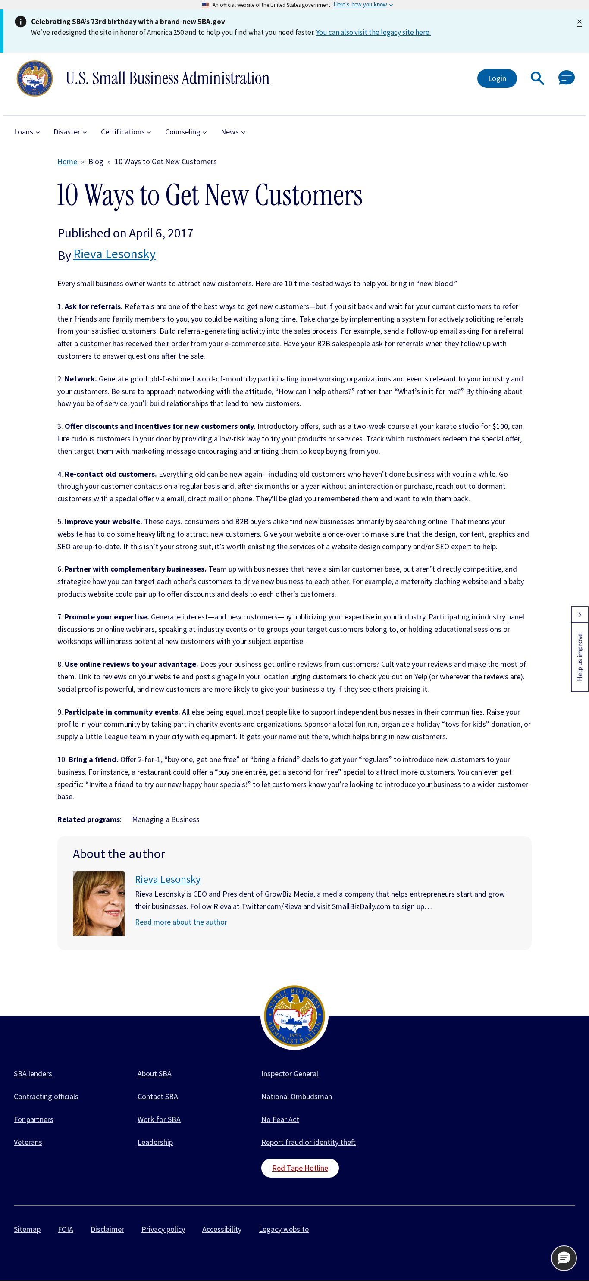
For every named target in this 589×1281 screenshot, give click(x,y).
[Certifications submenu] (149, 132)
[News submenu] (243, 132)
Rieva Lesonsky (114, 253)
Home (67, 161)
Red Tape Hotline (300, 1168)
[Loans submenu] (37, 132)
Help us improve (579, 657)
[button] (537, 78)
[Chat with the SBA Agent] (566, 78)
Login (497, 78)
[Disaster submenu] (84, 132)
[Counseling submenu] (204, 132)
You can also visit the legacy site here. (373, 32)
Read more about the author (181, 922)
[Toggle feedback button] (579, 614)
